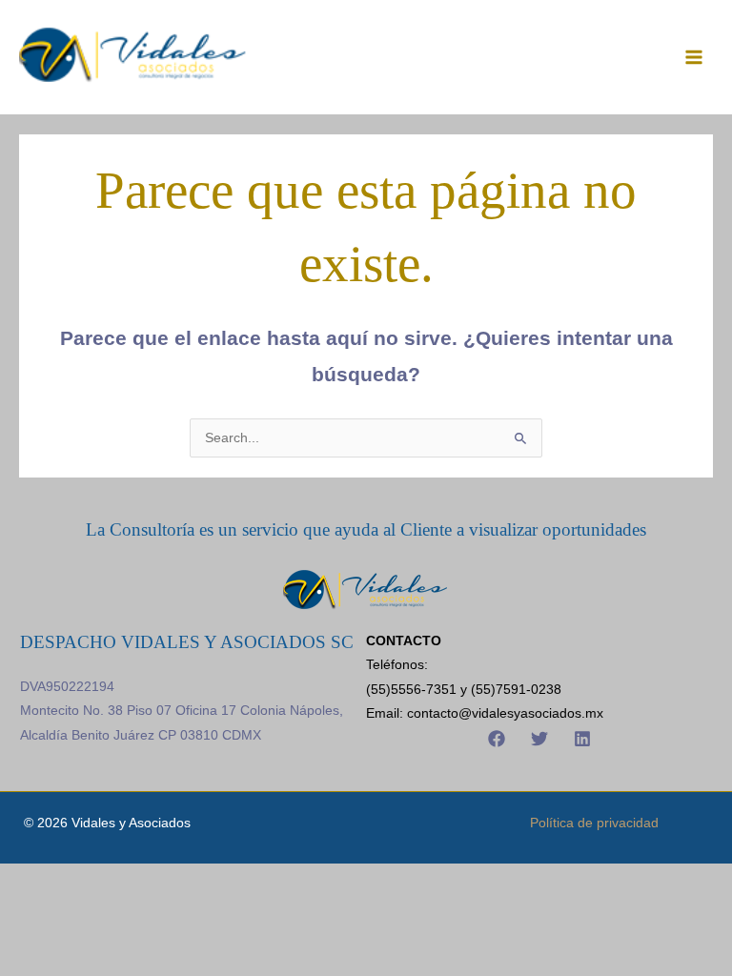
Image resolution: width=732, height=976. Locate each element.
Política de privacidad (594, 823)
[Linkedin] (582, 738)
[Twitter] (539, 738)
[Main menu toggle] (694, 56)
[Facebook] (496, 738)
